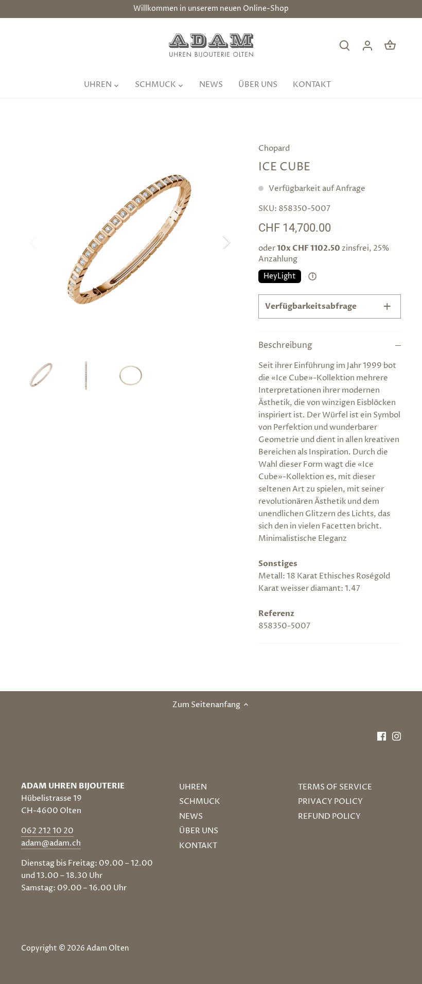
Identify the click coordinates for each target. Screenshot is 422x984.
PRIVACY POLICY (330, 801)
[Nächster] (213, 241)
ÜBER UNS (198, 830)
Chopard (274, 148)
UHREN (193, 787)
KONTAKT (198, 845)
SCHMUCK (199, 801)
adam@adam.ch (51, 843)
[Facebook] (381, 735)
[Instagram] (396, 735)
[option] (130, 242)
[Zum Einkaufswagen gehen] (390, 45)
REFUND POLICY (329, 816)
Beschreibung (285, 345)
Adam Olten (107, 948)
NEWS (191, 816)
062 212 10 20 (47, 830)
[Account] (367, 45)
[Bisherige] (47, 241)
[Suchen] (344, 45)
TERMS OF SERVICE (335, 787)
